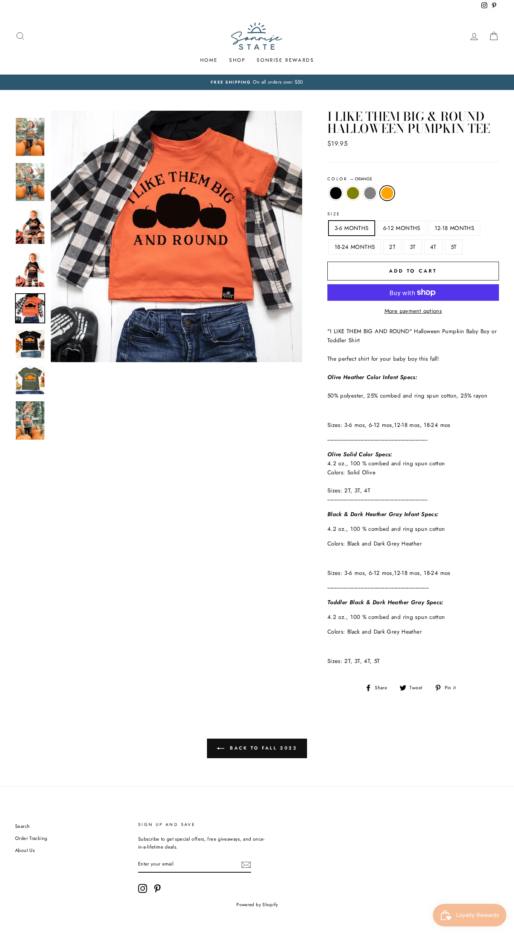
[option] (257, 82)
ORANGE (387, 193)
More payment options (413, 311)
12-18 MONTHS (454, 228)
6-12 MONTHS (401, 228)
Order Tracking (31, 838)
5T (454, 247)
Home (209, 60)
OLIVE (353, 193)
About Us (25, 850)
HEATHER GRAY (370, 193)
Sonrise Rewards (285, 60)
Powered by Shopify (257, 904)
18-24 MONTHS (355, 247)
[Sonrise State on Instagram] (142, 888)
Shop (237, 60)
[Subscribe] (246, 865)
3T (413, 247)
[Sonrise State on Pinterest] (157, 888)
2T (392, 247)
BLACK (336, 193)
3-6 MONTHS (352, 228)
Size (334, 214)
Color (349, 179)
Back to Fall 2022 (262, 748)
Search (22, 826)
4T (433, 247)
